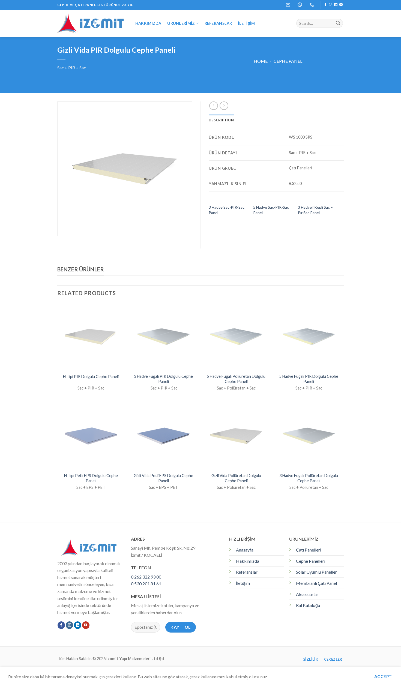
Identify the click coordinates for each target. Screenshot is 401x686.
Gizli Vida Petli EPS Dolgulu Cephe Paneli (163, 478)
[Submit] (338, 23)
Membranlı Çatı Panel (316, 583)
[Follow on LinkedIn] (335, 5)
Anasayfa (244, 549)
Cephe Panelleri (310, 561)
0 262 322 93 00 (146, 576)
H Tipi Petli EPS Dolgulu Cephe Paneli (91, 478)
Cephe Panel (288, 61)
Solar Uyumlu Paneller (316, 571)
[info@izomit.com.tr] (289, 5)
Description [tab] (221, 120)
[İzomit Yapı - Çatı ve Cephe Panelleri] (90, 23)
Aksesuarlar (307, 594)
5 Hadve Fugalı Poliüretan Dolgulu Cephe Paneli (236, 379)
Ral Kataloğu (308, 605)
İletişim (246, 23)
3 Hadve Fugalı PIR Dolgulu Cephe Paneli (163, 379)
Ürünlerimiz (181, 23)
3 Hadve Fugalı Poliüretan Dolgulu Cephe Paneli (308, 478)
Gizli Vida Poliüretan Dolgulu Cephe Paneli (236, 478)
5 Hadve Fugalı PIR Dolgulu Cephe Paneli (308, 379)
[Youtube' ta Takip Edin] (341, 5)
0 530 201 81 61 (146, 583)
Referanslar (218, 23)
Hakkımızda (148, 23)
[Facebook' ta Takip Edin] (325, 5)
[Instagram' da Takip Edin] (330, 5)
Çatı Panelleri (308, 549)
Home (261, 61)
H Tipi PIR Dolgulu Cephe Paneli (91, 376)
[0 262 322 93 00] (312, 5)
